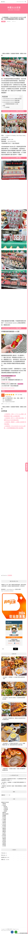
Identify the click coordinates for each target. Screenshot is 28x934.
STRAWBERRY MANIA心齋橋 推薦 (11, 102)
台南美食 (4, 840)
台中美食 (4, 845)
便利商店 (4, 834)
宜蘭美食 (4, 803)
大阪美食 (3, 21)
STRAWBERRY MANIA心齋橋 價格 (11, 100)
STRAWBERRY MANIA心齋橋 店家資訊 (12, 98)
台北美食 (4, 826)
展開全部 (3, 802)
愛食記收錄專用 (5, 813)
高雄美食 (4, 829)
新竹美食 (4, 841)
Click (26, 467)
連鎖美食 (4, 828)
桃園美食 (4, 812)
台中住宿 (4, 818)
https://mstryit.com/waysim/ (8, 387)
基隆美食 (4, 838)
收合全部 (7, 802)
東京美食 (5, 806)
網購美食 (4, 831)
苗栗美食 (4, 822)
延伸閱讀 (7, 107)
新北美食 (4, 835)
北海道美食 (6, 808)
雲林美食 (4, 844)
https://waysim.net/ (5, 382)
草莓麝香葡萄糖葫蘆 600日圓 (11, 104)
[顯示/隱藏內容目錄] (20, 97)
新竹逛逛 (4, 816)
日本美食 (4, 805)
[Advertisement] (14, 38)
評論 (4, 105)
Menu (3, 1)
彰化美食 (4, 837)
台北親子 (4, 832)
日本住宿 (4, 824)
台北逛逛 (4, 821)
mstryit (8, 21)
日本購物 (4, 819)
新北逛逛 (4, 825)
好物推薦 (4, 815)
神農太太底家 (14, 7)
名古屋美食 (6, 809)
